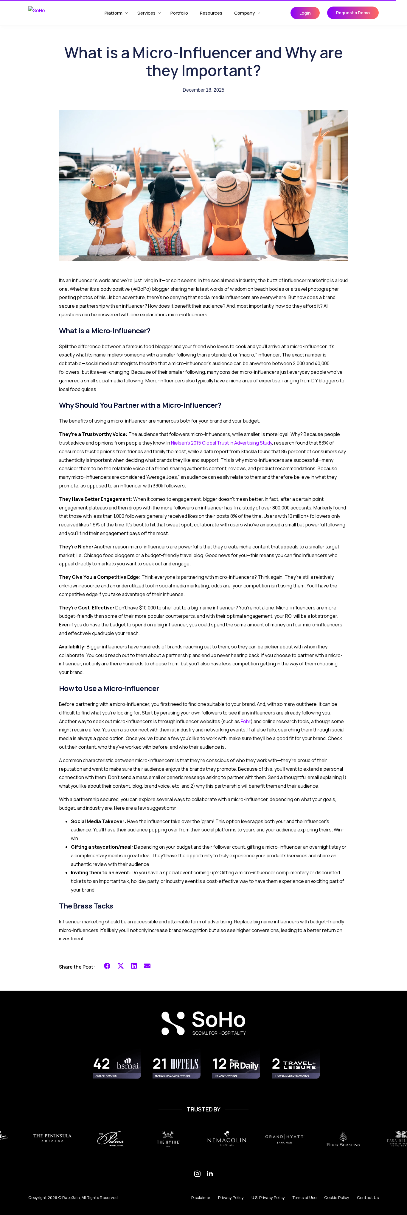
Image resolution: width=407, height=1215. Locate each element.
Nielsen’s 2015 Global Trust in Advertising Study (221, 443)
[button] (107, 966)
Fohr (246, 721)
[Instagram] (197, 1173)
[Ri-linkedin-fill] (209, 1173)
